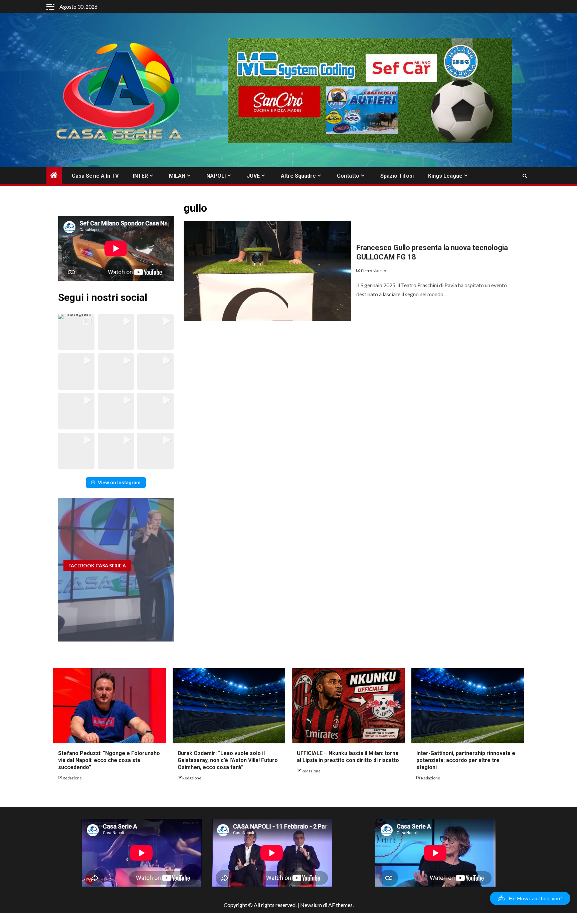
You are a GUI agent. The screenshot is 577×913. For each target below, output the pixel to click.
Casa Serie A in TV (95, 176)
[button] (76, 332)
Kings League (445, 176)
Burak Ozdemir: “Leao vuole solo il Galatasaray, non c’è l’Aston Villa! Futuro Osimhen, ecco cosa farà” (228, 760)
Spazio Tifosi (397, 176)
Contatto (348, 176)
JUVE (253, 176)
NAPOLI (216, 176)
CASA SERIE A (97, 565)
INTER (140, 176)
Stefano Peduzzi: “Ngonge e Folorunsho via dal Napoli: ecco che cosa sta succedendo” (109, 760)
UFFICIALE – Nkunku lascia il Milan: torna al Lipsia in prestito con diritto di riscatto (348, 756)
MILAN (177, 176)
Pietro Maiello (373, 270)
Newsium (311, 905)
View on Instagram (119, 482)
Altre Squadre (298, 176)
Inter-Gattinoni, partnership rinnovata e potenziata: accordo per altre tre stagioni (465, 760)
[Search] (525, 176)
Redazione (72, 777)
